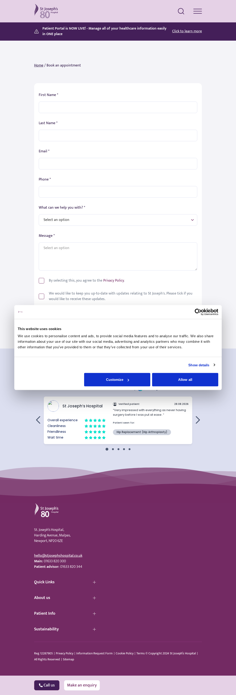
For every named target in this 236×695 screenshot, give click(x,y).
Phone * (45, 179)
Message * (47, 236)
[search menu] (181, 11)
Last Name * (48, 123)
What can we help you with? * (62, 208)
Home (38, 65)
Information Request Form (94, 653)
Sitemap (68, 659)
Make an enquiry (82, 685)
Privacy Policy (113, 280)
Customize (115, 380)
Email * (44, 151)
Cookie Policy (124, 653)
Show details (198, 365)
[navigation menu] (197, 11)
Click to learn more (187, 31)
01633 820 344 (71, 567)
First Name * (48, 95)
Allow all (185, 380)
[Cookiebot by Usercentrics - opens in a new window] (198, 311)
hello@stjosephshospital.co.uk (58, 556)
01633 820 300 (55, 561)
